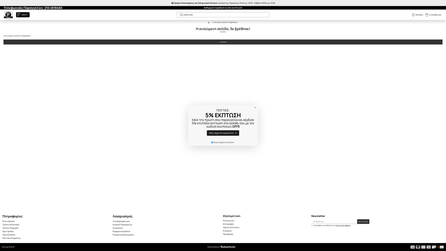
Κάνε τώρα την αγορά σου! (221, 133)
